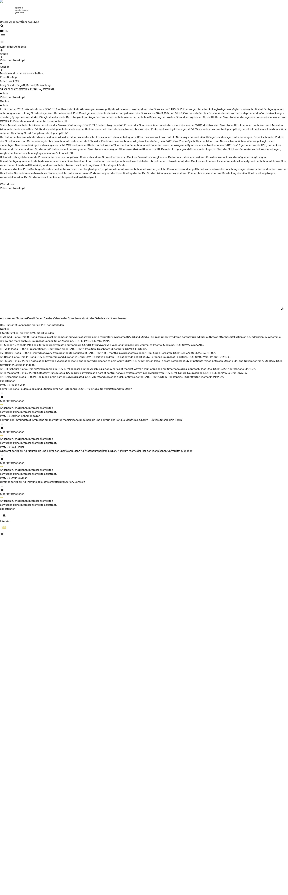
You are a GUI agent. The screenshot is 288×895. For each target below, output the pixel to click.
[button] (144, 398)
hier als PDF (39, 325)
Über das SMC (30, 21)
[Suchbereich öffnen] (2, 26)
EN (6, 31)
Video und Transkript (12, 60)
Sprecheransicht (78, 318)
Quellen (5, 66)
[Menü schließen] (2, 42)
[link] (144, 10)
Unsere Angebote (10, 21)
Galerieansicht (103, 318)
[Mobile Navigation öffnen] (2, 35)
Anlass (4, 53)
